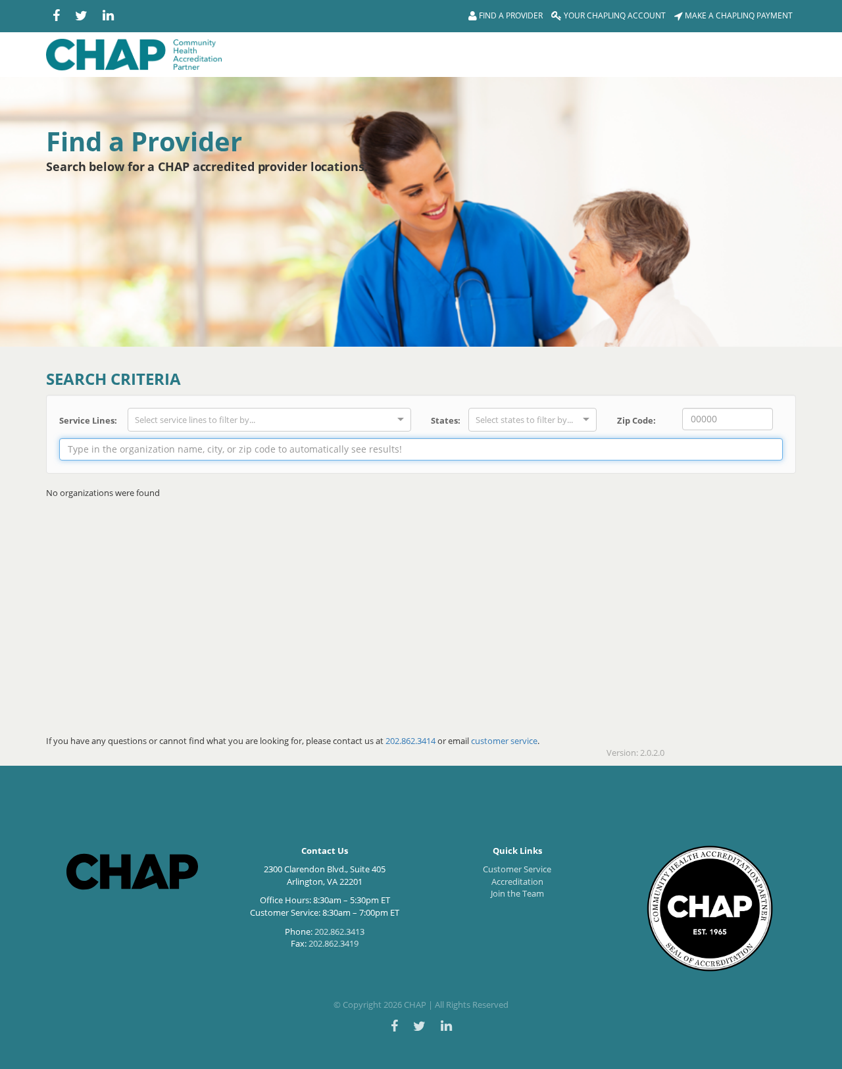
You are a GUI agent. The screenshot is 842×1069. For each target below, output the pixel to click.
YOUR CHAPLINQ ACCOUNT (614, 15)
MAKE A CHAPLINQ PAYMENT (738, 15)
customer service (504, 741)
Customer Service (517, 869)
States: (444, 420)
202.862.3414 (410, 741)
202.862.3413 (339, 931)
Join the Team (517, 893)
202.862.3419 (334, 943)
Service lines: (88, 420)
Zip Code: (636, 420)
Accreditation (517, 881)
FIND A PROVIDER (510, 15)
